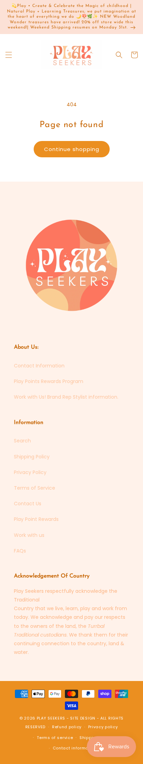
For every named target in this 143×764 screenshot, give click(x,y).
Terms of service (55, 737)
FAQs (20, 550)
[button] (8, 55)
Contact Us (27, 503)
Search (22, 440)
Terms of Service (34, 487)
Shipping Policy (32, 456)
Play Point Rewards (36, 519)
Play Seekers (51, 718)
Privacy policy (103, 727)
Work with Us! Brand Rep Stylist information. (66, 396)
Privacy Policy (30, 472)
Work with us (29, 535)
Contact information (75, 748)
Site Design (82, 718)
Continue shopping (71, 149)
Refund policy (67, 727)
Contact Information (39, 365)
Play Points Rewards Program (48, 381)
